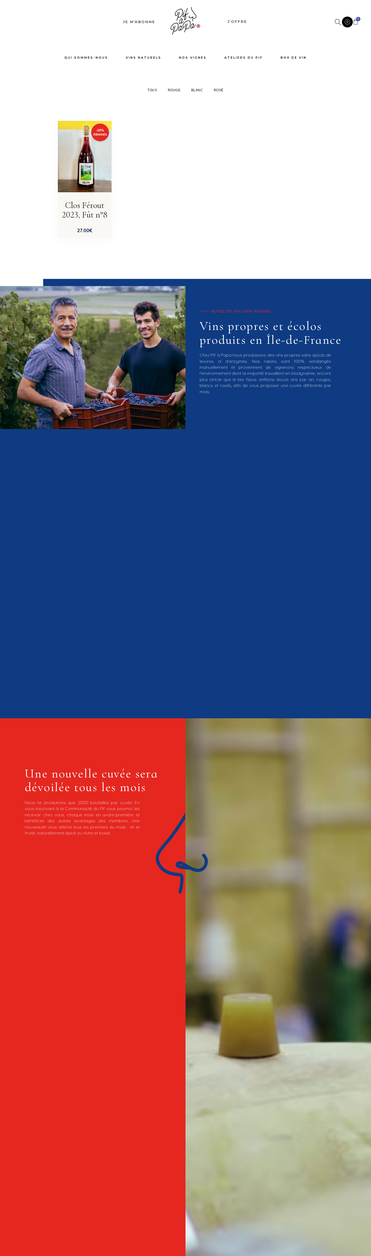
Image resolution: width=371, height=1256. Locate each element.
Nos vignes (193, 57)
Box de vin (294, 57)
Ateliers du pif (243, 57)
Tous (152, 90)
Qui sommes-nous (86, 57)
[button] (338, 22)
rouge (174, 90)
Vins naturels (143, 57)
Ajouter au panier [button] (84, 249)
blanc (197, 90)
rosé (219, 90)
